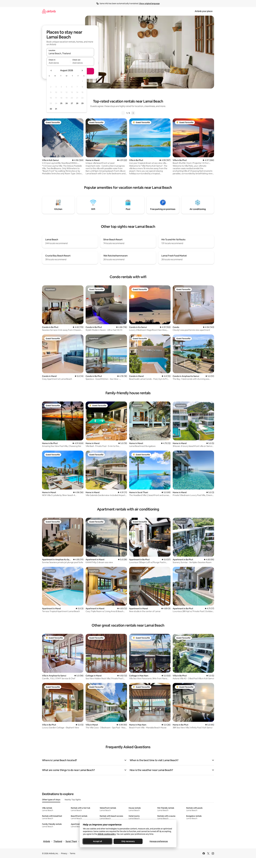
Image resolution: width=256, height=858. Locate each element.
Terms (72, 853)
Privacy (64, 853)
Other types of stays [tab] (51, 799)
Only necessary (128, 841)
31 (56, 109)
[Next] (133, 113)
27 (72, 103)
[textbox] (58, 62)
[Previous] (123, 113)
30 (51, 109)
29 (82, 103)
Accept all (97, 841)
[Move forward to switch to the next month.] (82, 70)
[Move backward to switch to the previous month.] (51, 70)
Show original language (149, 3)
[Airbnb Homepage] (49, 11)
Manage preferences (159, 841)
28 (77, 103)
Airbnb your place (203, 11)
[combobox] (70, 53)
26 (66, 103)
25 (61, 103)
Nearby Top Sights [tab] (73, 799)
